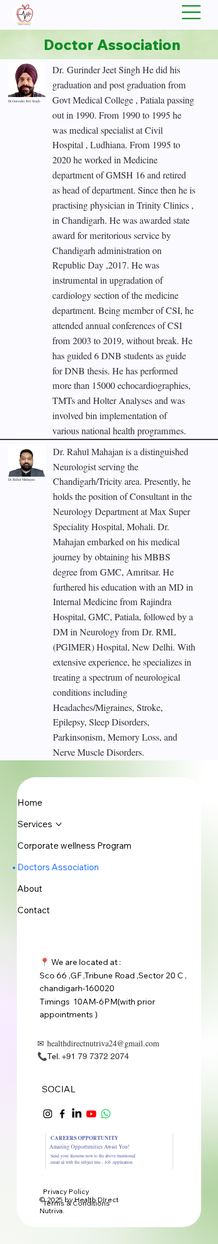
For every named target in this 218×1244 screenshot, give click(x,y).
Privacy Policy (66, 1191)
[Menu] (191, 12)
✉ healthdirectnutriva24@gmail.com (98, 1043)
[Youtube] (91, 1114)
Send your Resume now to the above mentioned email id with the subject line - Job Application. (93, 1159)
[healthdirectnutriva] (47, 1114)
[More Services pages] (59, 824)
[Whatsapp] (106, 1114)
